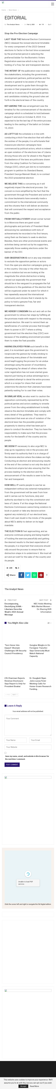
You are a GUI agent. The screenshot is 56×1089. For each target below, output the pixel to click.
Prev (8, 695)
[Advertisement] (28, 952)
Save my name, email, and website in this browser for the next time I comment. (27, 757)
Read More (34, 1086)
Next (15, 695)
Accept (23, 1086)
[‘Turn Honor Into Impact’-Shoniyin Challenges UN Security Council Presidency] (15, 635)
